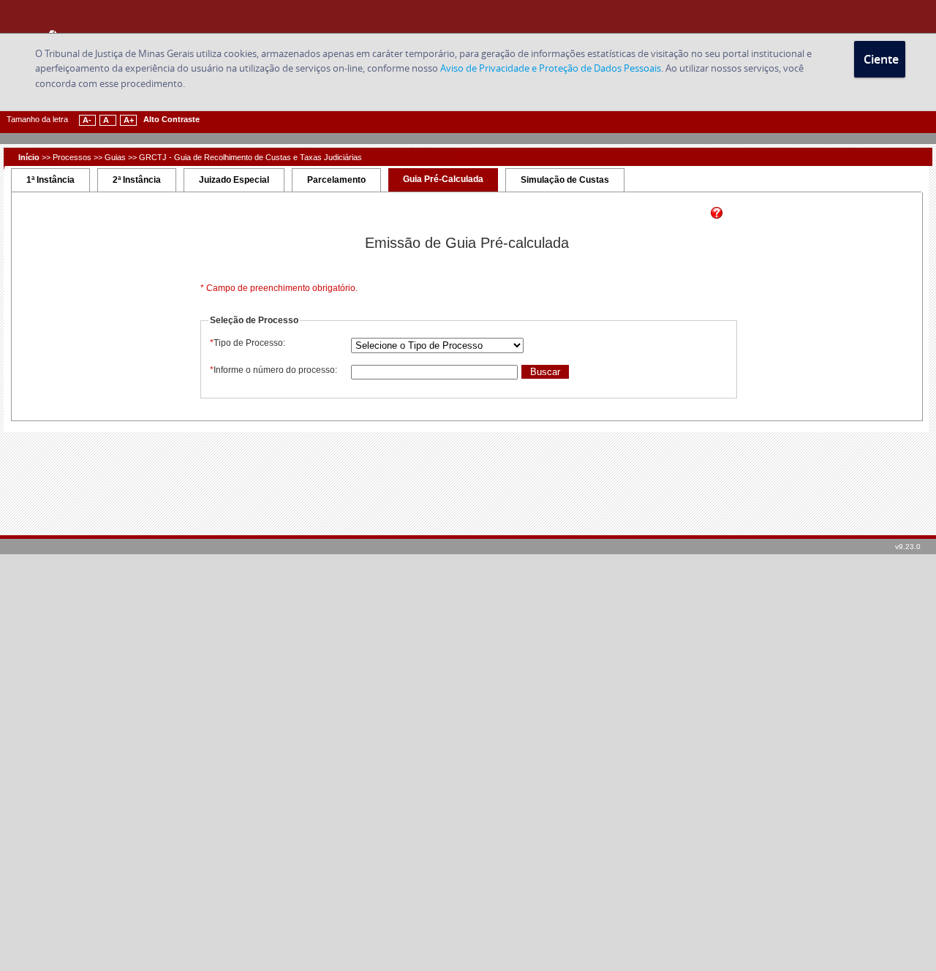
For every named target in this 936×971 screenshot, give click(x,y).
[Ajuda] (716, 216)
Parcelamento (336, 180)
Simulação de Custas (565, 180)
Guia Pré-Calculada (443, 179)
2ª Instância (137, 180)
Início (28, 157)
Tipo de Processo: (247, 343)
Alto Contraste (171, 119)
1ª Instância (50, 180)
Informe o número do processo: (273, 370)
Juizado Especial (234, 180)
